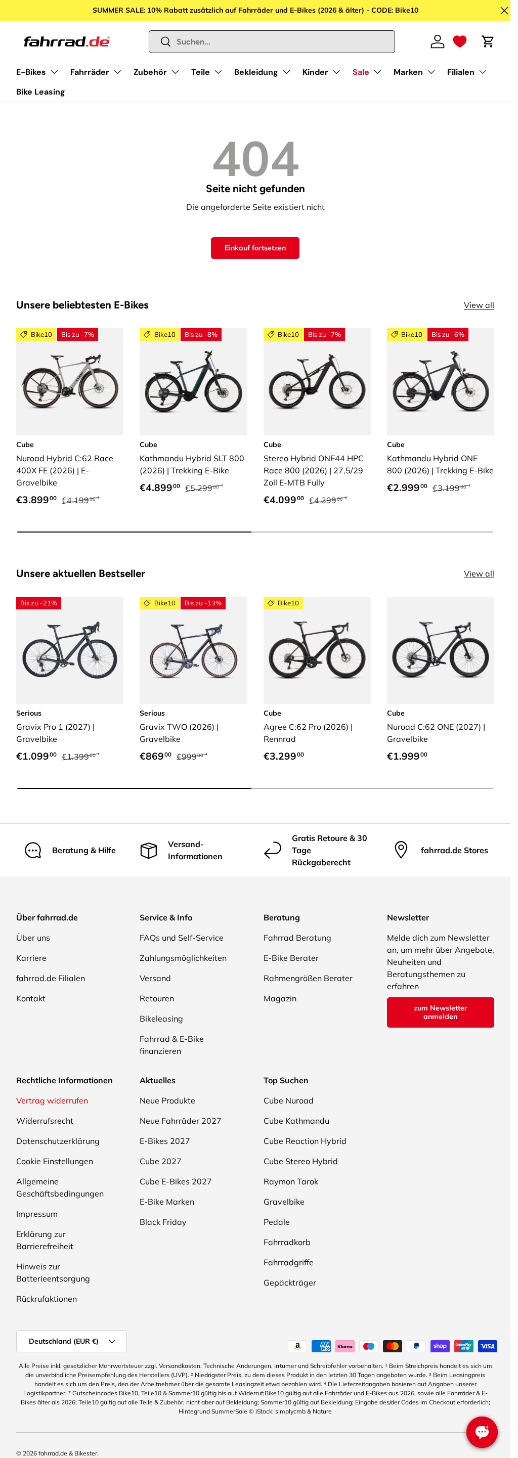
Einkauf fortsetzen (255, 247)
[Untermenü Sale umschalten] (377, 72)
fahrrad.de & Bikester (67, 1453)
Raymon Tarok (291, 1181)
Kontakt (31, 998)
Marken (408, 72)
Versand (155, 978)
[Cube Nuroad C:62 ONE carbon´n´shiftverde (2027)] (440, 650)
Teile (200, 72)
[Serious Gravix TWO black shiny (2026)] (193, 650)
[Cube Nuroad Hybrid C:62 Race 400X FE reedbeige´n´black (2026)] (69, 381)
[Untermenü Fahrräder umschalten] (117, 72)
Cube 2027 (161, 1161)
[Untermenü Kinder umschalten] (336, 72)
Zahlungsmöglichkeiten (183, 958)
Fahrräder (89, 72)
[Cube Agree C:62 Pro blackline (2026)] (317, 650)
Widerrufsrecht (44, 1121)
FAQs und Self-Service (182, 938)
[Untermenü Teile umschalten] (218, 72)
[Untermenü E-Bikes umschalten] (54, 72)
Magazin (280, 998)
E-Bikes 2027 (165, 1141)
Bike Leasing (40, 91)
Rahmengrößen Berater (308, 978)
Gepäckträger (290, 1282)
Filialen (460, 72)
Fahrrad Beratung (297, 938)
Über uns (33, 938)
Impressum (37, 1214)
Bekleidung (256, 72)
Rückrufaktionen (46, 1299)
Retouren (157, 998)
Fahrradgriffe (289, 1262)
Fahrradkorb (287, 1242)
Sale (361, 72)
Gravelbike (284, 1202)
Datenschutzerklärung (58, 1141)
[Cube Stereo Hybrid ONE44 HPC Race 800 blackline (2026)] (317, 381)
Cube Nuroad (289, 1100)
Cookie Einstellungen (54, 1161)
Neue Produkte (167, 1100)
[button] (460, 41)
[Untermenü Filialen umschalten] (483, 72)
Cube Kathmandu (296, 1121)
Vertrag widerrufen (52, 1100)
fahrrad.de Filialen (50, 978)
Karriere (31, 958)
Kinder (315, 72)
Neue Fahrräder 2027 (181, 1121)
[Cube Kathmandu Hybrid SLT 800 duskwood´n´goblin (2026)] (193, 381)
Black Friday (163, 1222)
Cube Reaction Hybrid (305, 1141)
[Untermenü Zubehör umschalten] (175, 72)
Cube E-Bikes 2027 (176, 1181)
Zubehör (150, 72)
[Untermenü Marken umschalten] (431, 72)
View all (479, 305)
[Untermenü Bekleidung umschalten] (286, 72)
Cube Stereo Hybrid (301, 1161)
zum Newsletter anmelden (440, 1012)
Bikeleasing (161, 1018)
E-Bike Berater (291, 958)
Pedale (277, 1222)
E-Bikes (31, 72)
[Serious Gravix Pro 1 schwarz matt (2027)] (69, 650)
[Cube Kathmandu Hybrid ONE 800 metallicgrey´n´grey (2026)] (440, 381)
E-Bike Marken (167, 1202)
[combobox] (272, 41)
